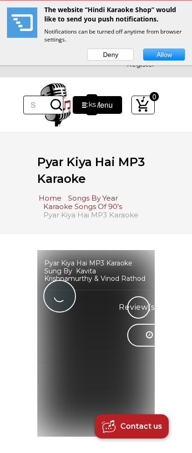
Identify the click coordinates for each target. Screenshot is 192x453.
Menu (101, 104)
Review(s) (138, 307)
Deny (110, 54)
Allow (164, 54)
